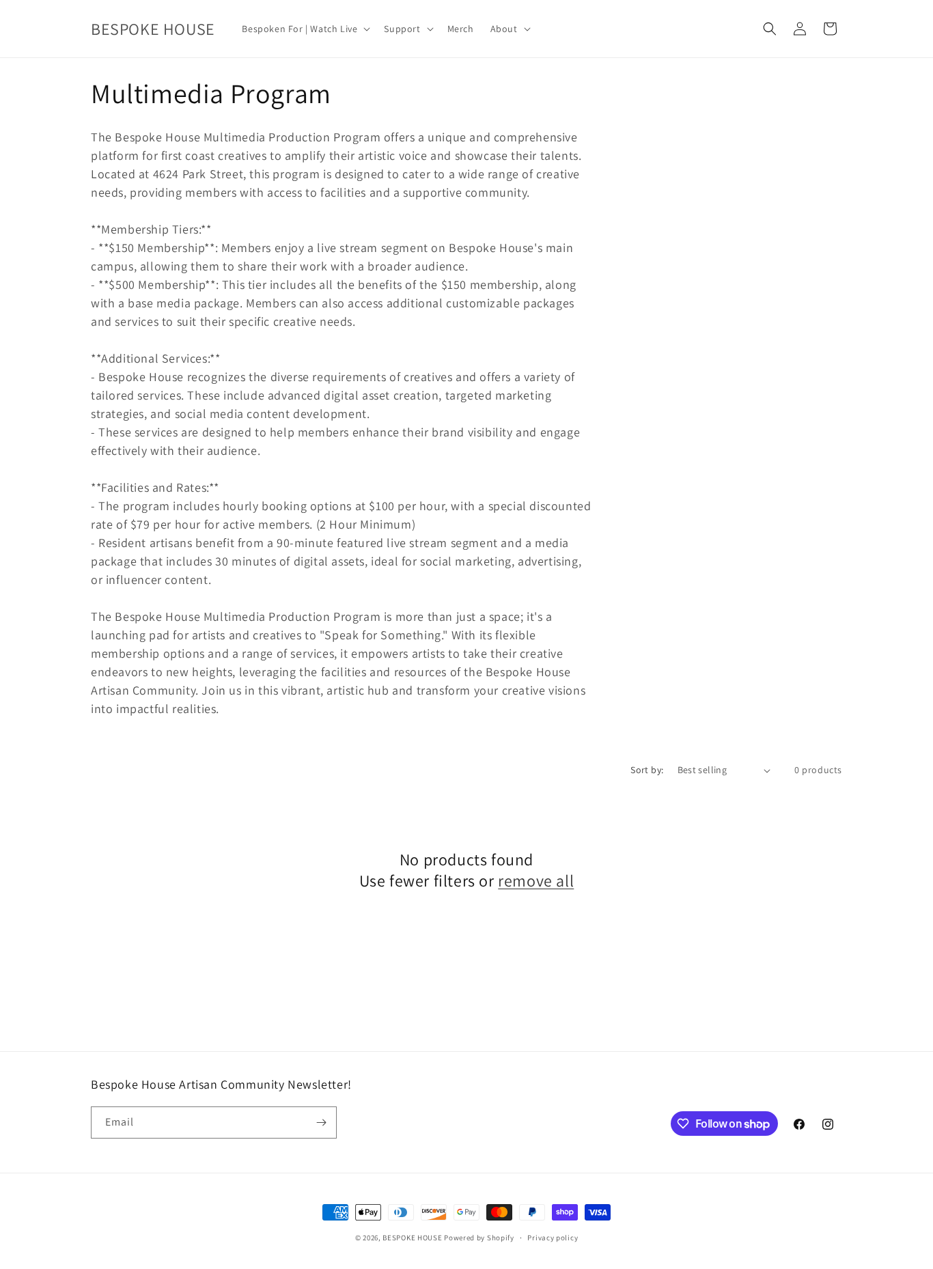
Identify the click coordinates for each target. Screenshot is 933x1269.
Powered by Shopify (479, 1237)
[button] (305, 28)
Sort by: (646, 770)
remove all (536, 880)
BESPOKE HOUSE (412, 1237)
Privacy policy (552, 1237)
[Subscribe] (321, 1122)
